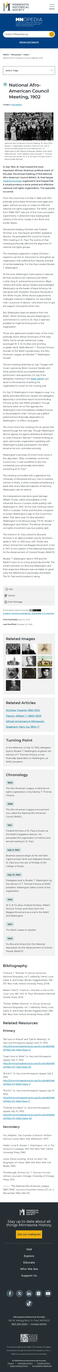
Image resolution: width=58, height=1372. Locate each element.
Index (26, 55)
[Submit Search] (51, 34)
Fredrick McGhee (12, 181)
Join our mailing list (29, 1234)
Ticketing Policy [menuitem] (43, 1363)
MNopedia (16, 55)
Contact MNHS (38, 1324)
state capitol (37, 378)
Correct (11, 595)
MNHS (6, 55)
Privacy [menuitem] (11, 1363)
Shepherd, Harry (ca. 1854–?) (22, 726)
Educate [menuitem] (29, 1262)
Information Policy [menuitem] (25, 1363)
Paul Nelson (16, 105)
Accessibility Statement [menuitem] (42, 1366)
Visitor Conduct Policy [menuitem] (19, 1366)
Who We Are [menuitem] (29, 1269)
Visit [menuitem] (29, 1249)
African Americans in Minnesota (25, 721)
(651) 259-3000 (19, 1324)
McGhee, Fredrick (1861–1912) (23, 710)
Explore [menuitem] (29, 1256)
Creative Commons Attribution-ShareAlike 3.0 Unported (28, 613)
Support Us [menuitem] (29, 1275)
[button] (52, 7)
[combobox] (29, 34)
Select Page (12, 70)
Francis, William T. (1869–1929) (23, 716)
